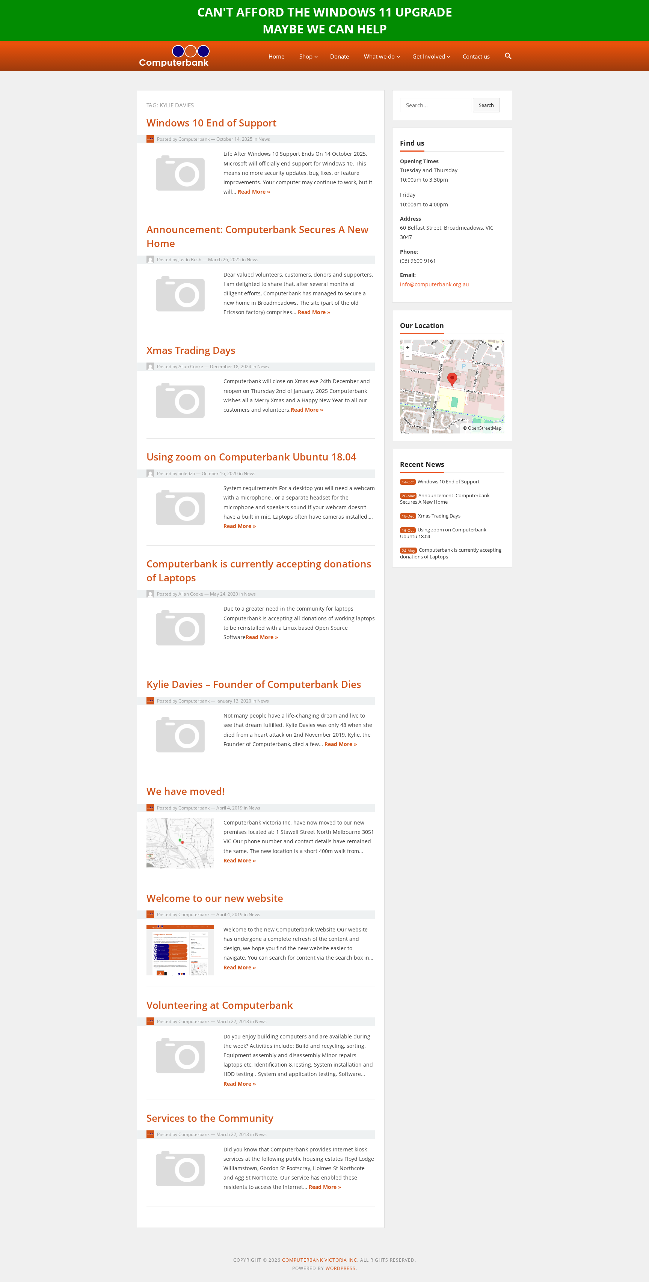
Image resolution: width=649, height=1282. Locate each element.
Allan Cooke (190, 366)
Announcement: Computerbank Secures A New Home (445, 498)
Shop (305, 56)
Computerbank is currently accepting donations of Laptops (450, 553)
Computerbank (194, 139)
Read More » (254, 191)
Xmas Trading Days (190, 350)
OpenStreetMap (484, 428)
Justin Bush (189, 259)
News (264, 139)
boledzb (186, 473)
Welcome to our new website (214, 898)
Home (276, 56)
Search (486, 105)
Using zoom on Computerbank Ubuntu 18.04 (251, 456)
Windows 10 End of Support (211, 122)
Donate (339, 56)
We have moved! (185, 791)
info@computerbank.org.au (434, 284)
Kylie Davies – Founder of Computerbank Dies (253, 684)
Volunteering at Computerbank (219, 1005)
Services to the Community (209, 1118)
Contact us (476, 56)
